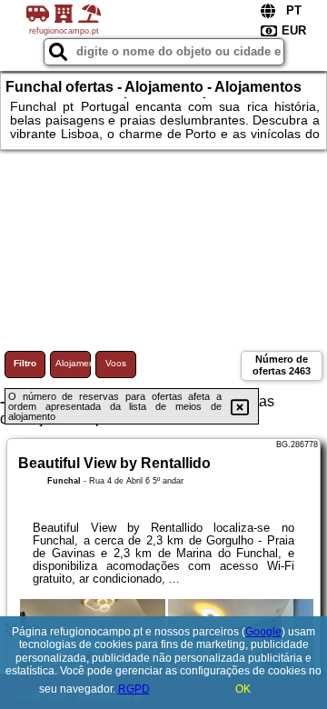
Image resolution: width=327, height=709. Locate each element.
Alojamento (73, 363)
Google (263, 631)
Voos (115, 363)
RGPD (134, 689)
